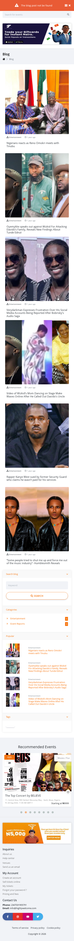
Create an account (12, 877)
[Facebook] (8, 916)
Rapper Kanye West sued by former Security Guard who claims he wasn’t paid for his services (37, 478)
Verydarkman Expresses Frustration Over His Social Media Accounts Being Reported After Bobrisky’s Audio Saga (47, 685)
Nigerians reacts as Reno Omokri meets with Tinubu (45, 652)
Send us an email (11, 866)
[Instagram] (18, 916)
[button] (21, 812)
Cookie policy (53, 927)
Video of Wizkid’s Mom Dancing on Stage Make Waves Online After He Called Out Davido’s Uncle (46, 701)
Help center (8, 858)
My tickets (8, 886)
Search (38, 595)
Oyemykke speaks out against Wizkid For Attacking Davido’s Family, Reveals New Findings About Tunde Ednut (47, 668)
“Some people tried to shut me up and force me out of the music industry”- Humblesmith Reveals (37, 562)
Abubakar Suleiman (19, 796)
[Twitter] (38, 916)
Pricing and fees (11, 893)
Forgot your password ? (15, 890)
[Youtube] (28, 916)
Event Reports (17, 623)
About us (7, 854)
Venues (6, 862)
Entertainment (17, 618)
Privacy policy (38, 927)
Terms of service (20, 927)
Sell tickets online (11, 881)
